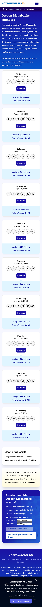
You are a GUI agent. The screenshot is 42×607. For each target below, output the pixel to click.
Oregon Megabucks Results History (20, 535)
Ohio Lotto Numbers (21, 601)
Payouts (21, 88)
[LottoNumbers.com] (13, 5)
